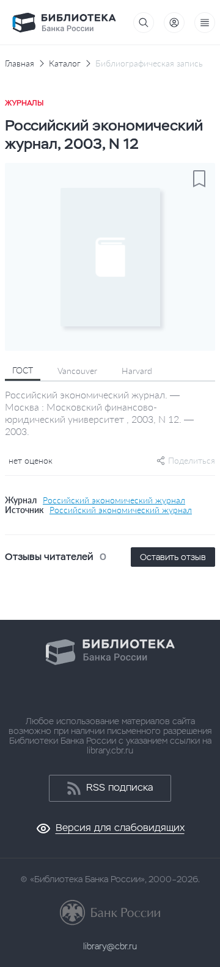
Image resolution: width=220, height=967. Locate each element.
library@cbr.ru (110, 946)
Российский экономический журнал (114, 500)
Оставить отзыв (173, 557)
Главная (19, 63)
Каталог (65, 63)
